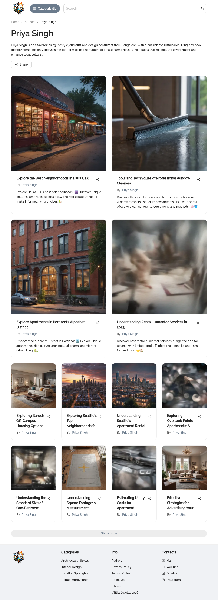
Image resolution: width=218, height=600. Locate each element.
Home (15, 22)
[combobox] (133, 8)
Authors (30, 22)
